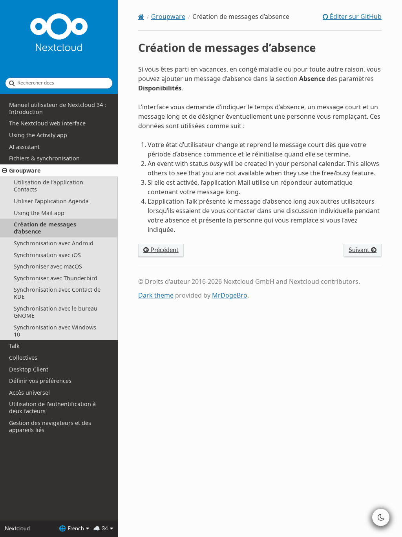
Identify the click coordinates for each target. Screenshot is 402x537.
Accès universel (29, 392)
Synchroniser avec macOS (48, 266)
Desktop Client (28, 369)
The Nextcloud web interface (47, 123)
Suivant (360, 250)
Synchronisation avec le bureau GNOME (55, 312)
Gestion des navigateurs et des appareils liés (50, 426)
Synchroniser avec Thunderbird (55, 278)
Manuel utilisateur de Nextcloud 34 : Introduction (57, 108)
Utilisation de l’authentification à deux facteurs (52, 407)
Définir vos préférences (40, 380)
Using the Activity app (38, 135)
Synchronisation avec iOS (47, 255)
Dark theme (156, 295)
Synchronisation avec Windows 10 (55, 331)
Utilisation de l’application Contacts (48, 185)
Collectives (23, 357)
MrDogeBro (229, 295)
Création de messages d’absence (45, 228)
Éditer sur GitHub (355, 16)
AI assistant (24, 147)
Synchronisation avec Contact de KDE (57, 293)
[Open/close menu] (4, 170)
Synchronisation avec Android (53, 243)
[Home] (141, 16)
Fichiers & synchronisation (44, 158)
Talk (14, 345)
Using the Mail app (39, 213)
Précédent (164, 250)
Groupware (25, 170)
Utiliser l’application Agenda (51, 201)
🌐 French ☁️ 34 (83, 528)
